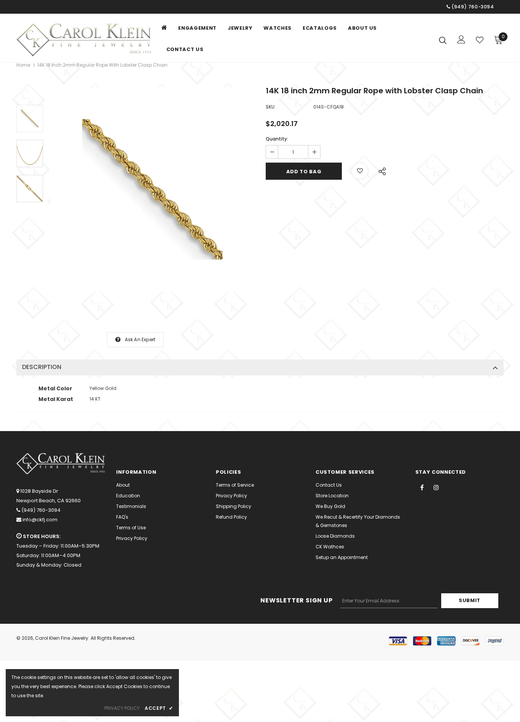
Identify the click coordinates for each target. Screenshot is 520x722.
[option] (152, 189)
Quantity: (277, 139)
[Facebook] (422, 487)
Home (23, 65)
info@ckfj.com (39, 519)
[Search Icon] (443, 40)
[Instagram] (436, 487)
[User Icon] (461, 39)
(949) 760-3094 (41, 510)
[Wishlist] (479, 40)
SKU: (271, 107)
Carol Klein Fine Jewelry (61, 638)
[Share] (380, 170)
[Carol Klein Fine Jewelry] (85, 39)
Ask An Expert (140, 339)
